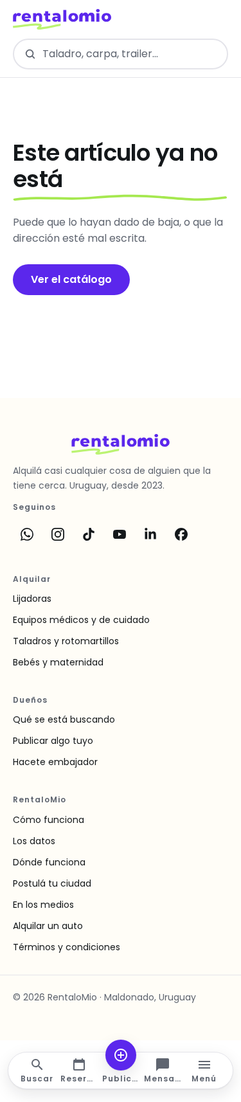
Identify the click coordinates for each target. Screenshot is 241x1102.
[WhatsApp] (27, 534)
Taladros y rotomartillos (66, 641)
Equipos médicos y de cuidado (81, 619)
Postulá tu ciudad (52, 883)
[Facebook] (181, 534)
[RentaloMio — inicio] (62, 19)
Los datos (34, 841)
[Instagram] (58, 534)
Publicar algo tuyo (53, 740)
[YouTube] (119, 534)
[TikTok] (89, 534)
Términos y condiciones (66, 947)
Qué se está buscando (64, 719)
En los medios (43, 904)
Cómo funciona (48, 819)
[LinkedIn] (150, 534)
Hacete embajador (55, 761)
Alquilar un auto (48, 925)
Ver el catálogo (71, 279)
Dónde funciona (49, 862)
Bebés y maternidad (58, 662)
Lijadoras (32, 598)
